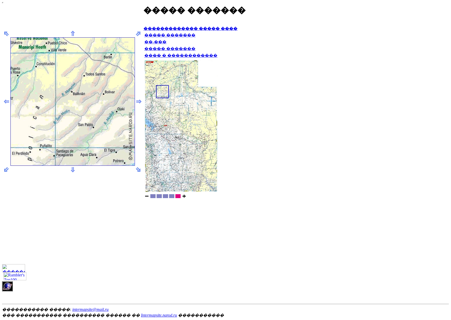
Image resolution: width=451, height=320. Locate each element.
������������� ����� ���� (191, 28)
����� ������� (169, 35)
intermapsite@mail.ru (90, 309)
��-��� (155, 42)
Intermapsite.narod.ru (159, 315)
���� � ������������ (180, 55)
